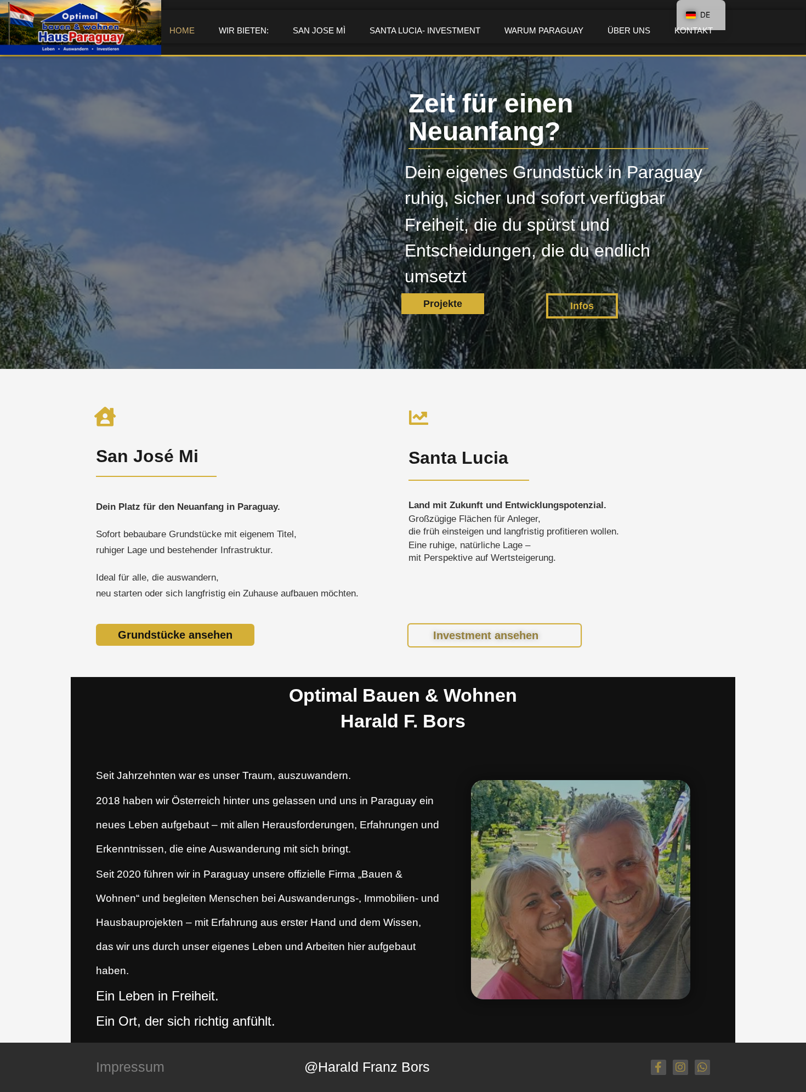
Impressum (130, 1066)
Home (182, 30)
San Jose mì (319, 30)
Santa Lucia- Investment (425, 30)
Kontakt (693, 30)
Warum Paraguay (543, 30)
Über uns (629, 30)
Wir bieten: (244, 30)
